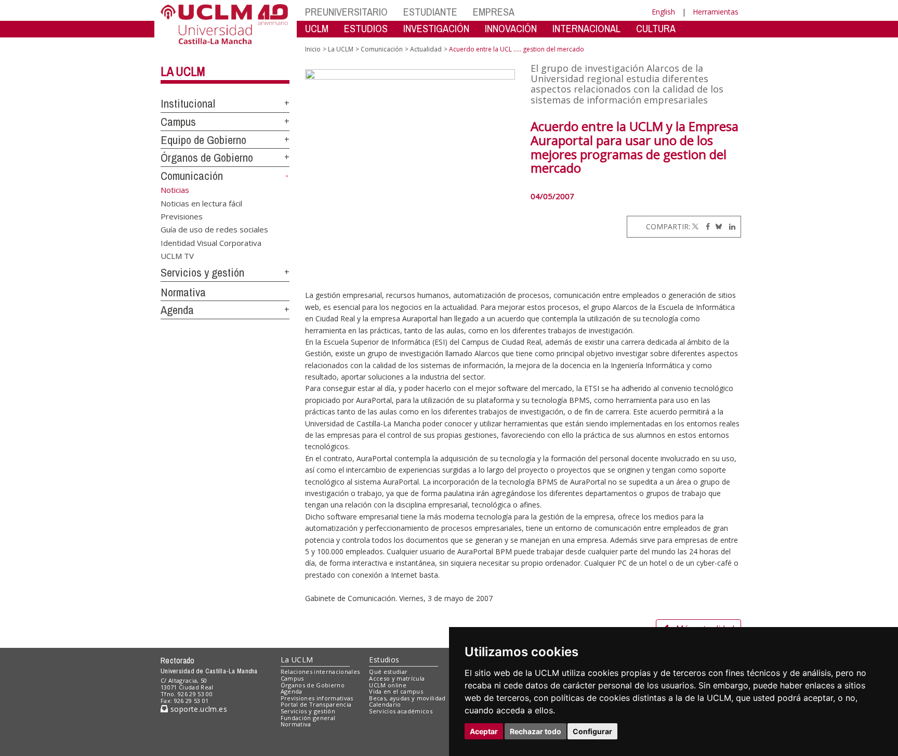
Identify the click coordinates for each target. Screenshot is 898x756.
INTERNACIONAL (586, 28)
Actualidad (426, 49)
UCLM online (387, 685)
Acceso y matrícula (397, 678)
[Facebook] (705, 226)
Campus (178, 121)
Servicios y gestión (202, 272)
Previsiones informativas (317, 698)
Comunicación (192, 176)
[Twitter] (695, 226)
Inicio (313, 49)
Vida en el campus (396, 691)
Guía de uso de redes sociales (214, 229)
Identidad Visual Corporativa (211, 242)
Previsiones (182, 216)
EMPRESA (493, 12)
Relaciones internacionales (320, 671)
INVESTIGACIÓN (436, 28)
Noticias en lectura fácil (201, 203)
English (663, 12)
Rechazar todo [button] (535, 731)
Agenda (177, 310)
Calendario (385, 704)
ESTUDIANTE (430, 12)
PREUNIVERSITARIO (346, 12)
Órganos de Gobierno (207, 157)
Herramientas (715, 12)
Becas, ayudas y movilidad (407, 698)
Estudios (384, 659)
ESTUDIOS (366, 28)
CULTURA (656, 28)
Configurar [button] (592, 731)
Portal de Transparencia (316, 704)
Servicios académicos (400, 711)
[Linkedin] (729, 226)
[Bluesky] (717, 226)
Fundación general (308, 718)
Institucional (188, 103)
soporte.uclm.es (197, 709)
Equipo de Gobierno (203, 140)
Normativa (183, 292)
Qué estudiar (388, 671)
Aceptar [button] (484, 731)
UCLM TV (177, 256)
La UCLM (183, 71)
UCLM (316, 28)
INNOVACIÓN (511, 28)
